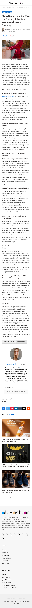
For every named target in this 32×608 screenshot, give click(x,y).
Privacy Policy (18, 601)
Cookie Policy (26, 601)
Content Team (5, 555)
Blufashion (21, 368)
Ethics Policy (17, 603)
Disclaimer (6, 601)
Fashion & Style (6, 577)
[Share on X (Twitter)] (6, 35)
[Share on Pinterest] (10, 35)
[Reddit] (17, 392)
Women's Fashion (10, 7)
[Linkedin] (12, 392)
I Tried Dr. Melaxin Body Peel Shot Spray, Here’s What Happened (15, 440)
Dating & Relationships (7, 582)
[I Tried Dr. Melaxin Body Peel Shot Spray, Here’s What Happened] (16, 428)
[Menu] (3, 3)
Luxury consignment (8, 96)
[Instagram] (10, 392)
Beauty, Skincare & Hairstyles (9, 588)
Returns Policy (5, 560)
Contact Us (5, 552)
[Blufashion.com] (16, 3)
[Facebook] (7, 392)
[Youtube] (22, 392)
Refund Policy (5, 563)
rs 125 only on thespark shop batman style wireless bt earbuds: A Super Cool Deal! (16, 466)
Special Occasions (7, 580)
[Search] (29, 3)
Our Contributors (6, 558)
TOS (12, 601)
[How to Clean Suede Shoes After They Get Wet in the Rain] (16, 479)
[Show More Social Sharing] (13, 35)
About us (4, 550)
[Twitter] (19, 392)
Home (3, 7)
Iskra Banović (8, 29)
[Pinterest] (15, 392)
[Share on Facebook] (3, 35)
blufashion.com (9, 387)
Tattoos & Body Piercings (8, 585)
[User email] (24, 392)
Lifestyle (4, 574)
